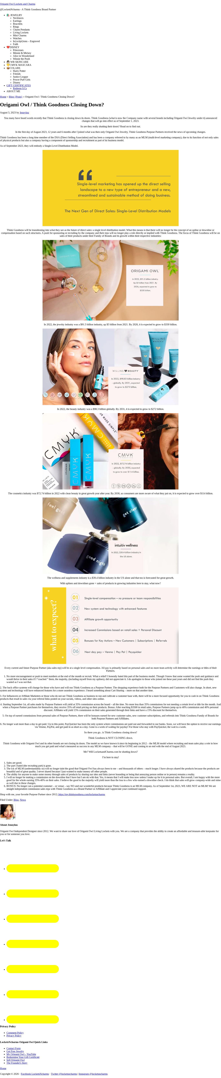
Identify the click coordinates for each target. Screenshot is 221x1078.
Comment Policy (15, 1032)
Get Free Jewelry (15, 1051)
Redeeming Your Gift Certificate (22, 1057)
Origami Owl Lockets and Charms (17, 4)
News (23, 799)
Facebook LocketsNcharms (35, 1074)
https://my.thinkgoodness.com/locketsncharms (81, 794)
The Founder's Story (16, 1063)
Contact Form (13, 1048)
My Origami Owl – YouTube (21, 1054)
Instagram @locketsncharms (93, 1074)
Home (3, 96)
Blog (16, 799)
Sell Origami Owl (15, 1060)
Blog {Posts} (15, 96)
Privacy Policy (13, 1035)
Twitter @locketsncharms (64, 1074)
